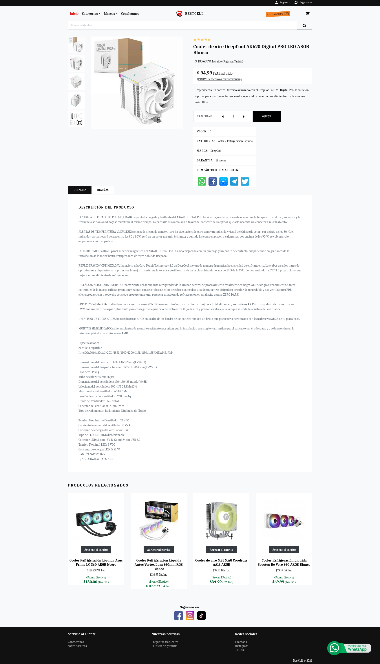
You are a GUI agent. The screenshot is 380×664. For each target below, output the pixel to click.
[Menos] (222, 116)
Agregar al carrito (96, 549)
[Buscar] (304, 25)
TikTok (239, 649)
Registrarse (306, 2)
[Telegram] (234, 181)
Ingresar (285, 2)
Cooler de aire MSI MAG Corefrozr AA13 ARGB (221, 562)
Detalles (79, 190)
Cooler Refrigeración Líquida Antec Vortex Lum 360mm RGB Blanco (159, 564)
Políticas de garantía (164, 646)
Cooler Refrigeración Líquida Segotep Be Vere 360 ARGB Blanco (284, 562)
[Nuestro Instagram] (190, 615)
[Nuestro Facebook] (178, 615)
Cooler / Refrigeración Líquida (235, 141)
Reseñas (102, 190)
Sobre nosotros (77, 646)
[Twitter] (245, 181)
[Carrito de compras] (308, 14)
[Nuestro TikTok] (201, 615)
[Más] (244, 116)
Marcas (109, 14)
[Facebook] (212, 181)
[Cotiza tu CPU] (279, 13)
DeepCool (215, 150)
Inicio (74, 14)
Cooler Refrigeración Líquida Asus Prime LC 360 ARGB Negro (96, 562)
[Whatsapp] (202, 181)
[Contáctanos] (349, 648)
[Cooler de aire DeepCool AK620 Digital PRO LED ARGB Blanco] (137, 83)
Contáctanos (130, 14)
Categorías (90, 14)
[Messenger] (223, 181)
